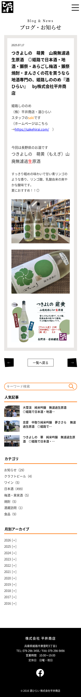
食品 (7, 514)
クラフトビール (15, 476)
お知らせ (10, 470)
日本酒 (9, 488)
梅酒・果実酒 (13, 495)
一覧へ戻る (40, 362)
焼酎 (7, 501)
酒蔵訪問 (10, 507)
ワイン (9, 482)
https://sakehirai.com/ (32, 129)
